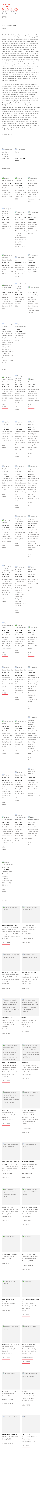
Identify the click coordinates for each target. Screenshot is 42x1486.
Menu (5, 17)
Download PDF (27, 938)
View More (4, 446)
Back (4, 29)
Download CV (7, 134)
